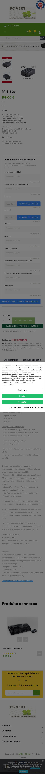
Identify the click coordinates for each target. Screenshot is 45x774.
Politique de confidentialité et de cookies (26, 407)
